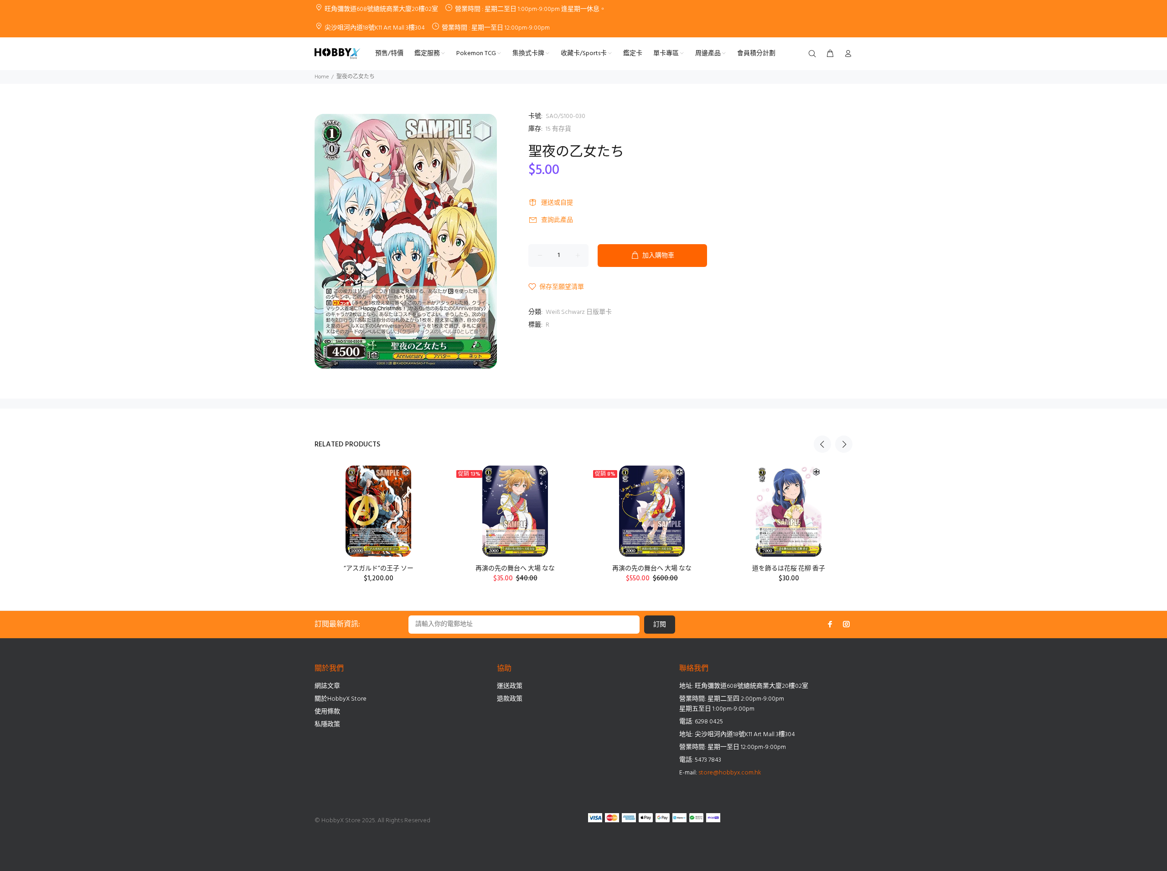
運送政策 (509, 686)
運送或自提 (557, 203)
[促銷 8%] (651, 511)
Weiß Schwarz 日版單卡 (579, 312)
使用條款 (327, 712)
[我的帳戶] (846, 54)
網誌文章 (327, 686)
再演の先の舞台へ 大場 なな (515, 569)
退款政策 (509, 699)
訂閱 (659, 625)
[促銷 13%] (514, 511)
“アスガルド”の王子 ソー (378, 569)
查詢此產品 (557, 220)
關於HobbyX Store (341, 699)
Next (843, 444)
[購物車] (830, 54)
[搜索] (814, 54)
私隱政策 (327, 724)
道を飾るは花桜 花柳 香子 (788, 569)
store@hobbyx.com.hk (729, 773)
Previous (822, 444)
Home (322, 77)
